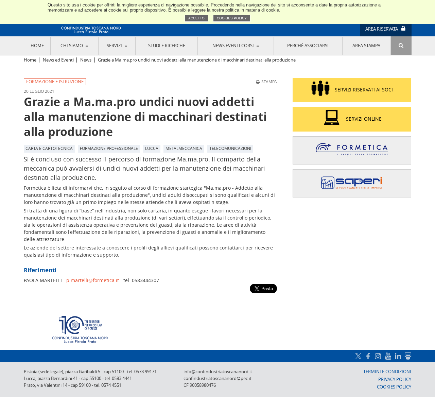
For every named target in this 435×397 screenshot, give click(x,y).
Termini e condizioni (387, 372)
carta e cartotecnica (49, 148)
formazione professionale (109, 148)
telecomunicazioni (230, 148)
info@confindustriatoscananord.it (218, 372)
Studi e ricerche (166, 46)
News (85, 60)
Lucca (151, 148)
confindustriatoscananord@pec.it (217, 378)
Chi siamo (71, 46)
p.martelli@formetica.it (92, 280)
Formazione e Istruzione (55, 82)
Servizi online (364, 119)
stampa (269, 81)
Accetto (196, 18)
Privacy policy (394, 379)
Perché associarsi (308, 46)
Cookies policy (232, 18)
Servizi (114, 46)
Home (37, 46)
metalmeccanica (184, 148)
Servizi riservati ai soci (364, 89)
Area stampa (366, 46)
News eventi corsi (233, 46)
